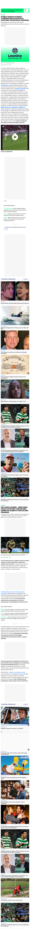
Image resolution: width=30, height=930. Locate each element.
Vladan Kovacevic (6, 107)
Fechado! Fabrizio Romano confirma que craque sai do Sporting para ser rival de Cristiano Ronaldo (15, 210)
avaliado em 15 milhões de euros (17, 672)
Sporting (21, 674)
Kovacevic (5, 85)
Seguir (25, 11)
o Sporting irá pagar (19, 88)
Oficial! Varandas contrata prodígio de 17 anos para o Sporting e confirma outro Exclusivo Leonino (14, 619)
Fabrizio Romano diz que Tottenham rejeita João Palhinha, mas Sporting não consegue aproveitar (14, 219)
